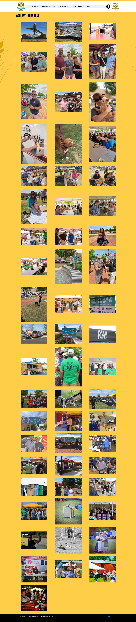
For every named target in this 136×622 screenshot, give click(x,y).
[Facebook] (108, 6)
